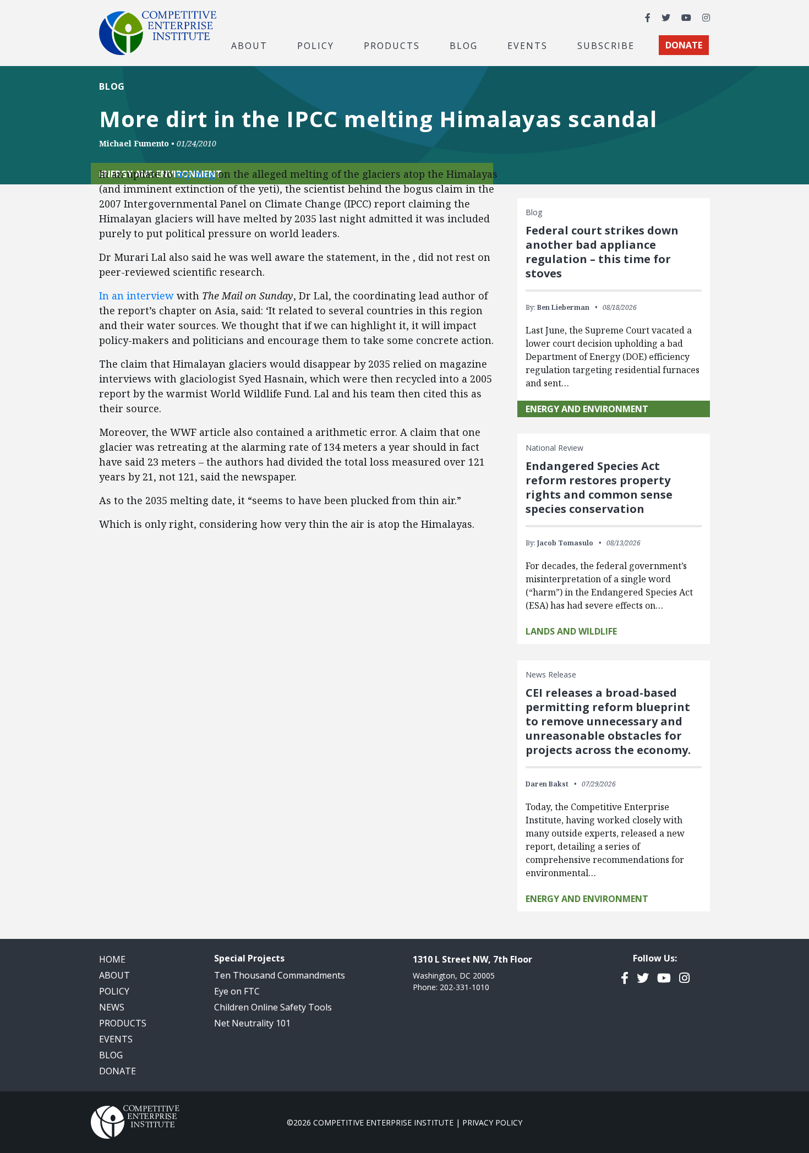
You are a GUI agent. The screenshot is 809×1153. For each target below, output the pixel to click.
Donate (117, 1071)
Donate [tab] (683, 45)
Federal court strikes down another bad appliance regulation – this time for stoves (602, 252)
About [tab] (249, 45)
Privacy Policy (492, 1122)
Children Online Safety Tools (273, 1007)
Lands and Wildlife (571, 631)
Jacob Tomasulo (565, 543)
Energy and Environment (587, 409)
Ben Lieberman (563, 307)
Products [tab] (392, 45)
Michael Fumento (134, 143)
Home (112, 959)
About (114, 975)
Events (527, 45)
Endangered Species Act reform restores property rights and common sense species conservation (599, 487)
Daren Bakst (547, 784)
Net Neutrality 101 (252, 1023)
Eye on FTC (237, 991)
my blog (195, 174)
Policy (114, 991)
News (111, 1007)
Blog (464, 45)
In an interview (136, 295)
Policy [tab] (315, 45)
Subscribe (606, 45)
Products (122, 1023)
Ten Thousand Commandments (279, 975)
